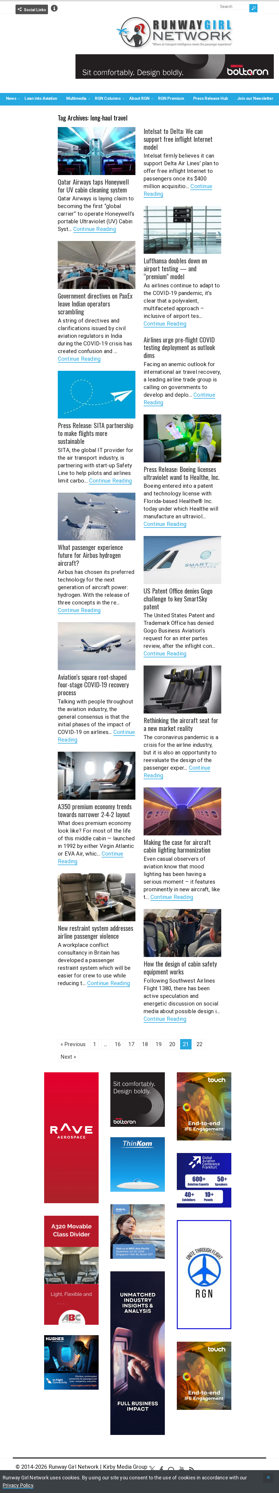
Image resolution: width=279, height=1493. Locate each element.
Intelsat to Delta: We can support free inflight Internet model (178, 139)
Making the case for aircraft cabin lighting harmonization (177, 846)
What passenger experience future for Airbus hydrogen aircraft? (90, 555)
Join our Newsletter (255, 98)
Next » (68, 1056)
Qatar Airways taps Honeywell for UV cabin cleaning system (93, 185)
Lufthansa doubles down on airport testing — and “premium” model (175, 268)
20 (172, 1044)
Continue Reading (94, 229)
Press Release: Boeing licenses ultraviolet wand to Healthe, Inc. (181, 473)
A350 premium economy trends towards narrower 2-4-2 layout (95, 810)
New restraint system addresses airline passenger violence (95, 932)
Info (54, 8)
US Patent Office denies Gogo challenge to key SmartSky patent (178, 598)
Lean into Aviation (41, 98)
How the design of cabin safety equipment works (180, 967)
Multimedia (76, 98)
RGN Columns (108, 98)
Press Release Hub (210, 98)
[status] (268, 1478)
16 (118, 1044)
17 (131, 1044)
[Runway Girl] (174, 46)
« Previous (73, 1044)
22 (199, 1044)
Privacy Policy (18, 1485)
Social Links (35, 10)
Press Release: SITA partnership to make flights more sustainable (96, 433)
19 (159, 1044)
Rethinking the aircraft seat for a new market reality (181, 724)
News (11, 98)
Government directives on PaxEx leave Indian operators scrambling (95, 303)
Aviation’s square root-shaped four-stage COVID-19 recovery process (93, 684)
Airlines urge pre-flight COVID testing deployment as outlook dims (179, 347)
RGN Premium (171, 98)
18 (145, 1044)
